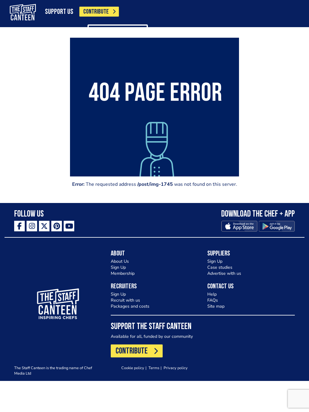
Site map (216, 306)
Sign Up (118, 267)
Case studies (219, 267)
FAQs (212, 300)
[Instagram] (32, 226)
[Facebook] (19, 226)
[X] (44, 226)
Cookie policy (132, 367)
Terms (153, 367)
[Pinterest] (56, 226)
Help (212, 294)
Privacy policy (176, 367)
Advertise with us (224, 273)
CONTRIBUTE (96, 12)
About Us (120, 261)
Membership (123, 273)
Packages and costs (130, 306)
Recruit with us (125, 300)
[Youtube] (69, 226)
